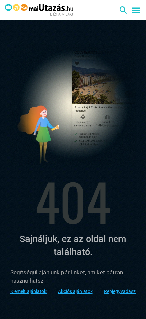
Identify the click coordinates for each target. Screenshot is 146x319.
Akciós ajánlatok (75, 291)
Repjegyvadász (120, 291)
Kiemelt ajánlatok (28, 291)
